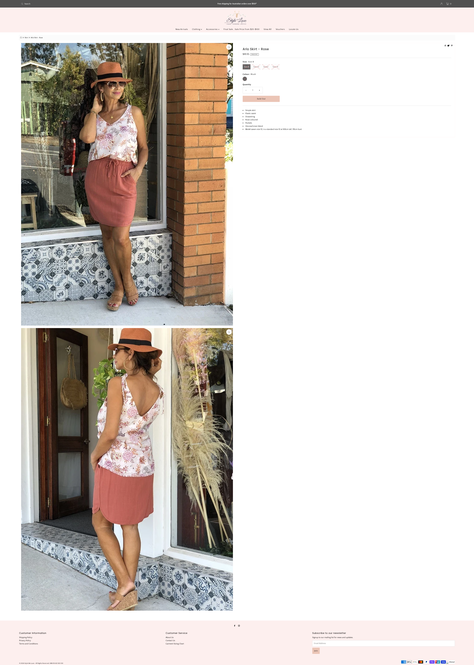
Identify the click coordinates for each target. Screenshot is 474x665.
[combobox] (91, 3)
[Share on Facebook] (445, 46)
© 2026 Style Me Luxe (27, 663)
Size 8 (246, 67)
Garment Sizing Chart (175, 644)
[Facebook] (234, 625)
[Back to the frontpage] (21, 37)
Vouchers (280, 29)
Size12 (265, 67)
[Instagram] (239, 625)
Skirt (26, 38)
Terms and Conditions (28, 644)
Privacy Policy (25, 640)
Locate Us (293, 29)
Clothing (196, 29)
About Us (170, 637)
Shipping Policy (25, 637)
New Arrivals (182, 29)
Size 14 (275, 67)
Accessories (212, 29)
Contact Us (170, 640)
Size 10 (256, 67)
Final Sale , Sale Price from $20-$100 (241, 29)
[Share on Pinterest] (452, 46)
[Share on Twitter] (448, 46)
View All (268, 29)
